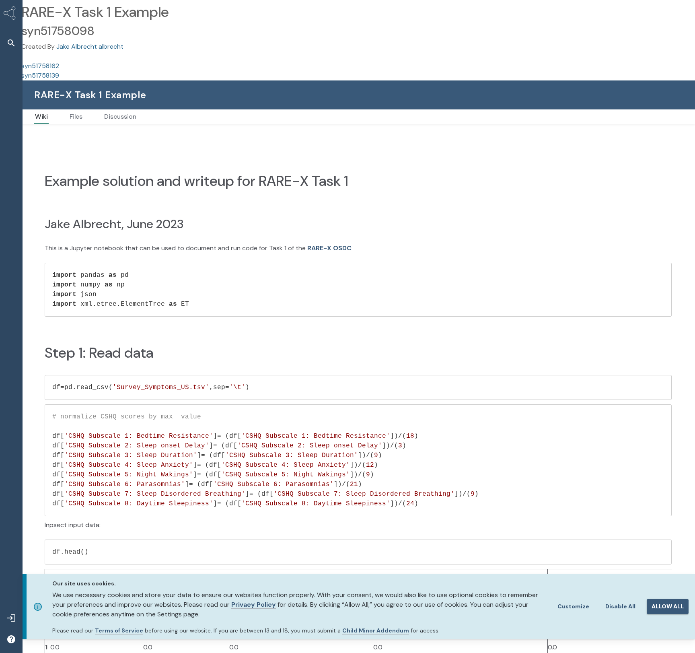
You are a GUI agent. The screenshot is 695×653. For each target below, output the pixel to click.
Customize (573, 606)
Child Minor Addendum (375, 630)
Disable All (620, 606)
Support (595, 95)
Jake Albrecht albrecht (89, 46)
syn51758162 (40, 66)
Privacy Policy (253, 604)
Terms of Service (119, 630)
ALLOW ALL (668, 606)
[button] (11, 43)
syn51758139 (40, 75)
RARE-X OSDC (329, 265)
